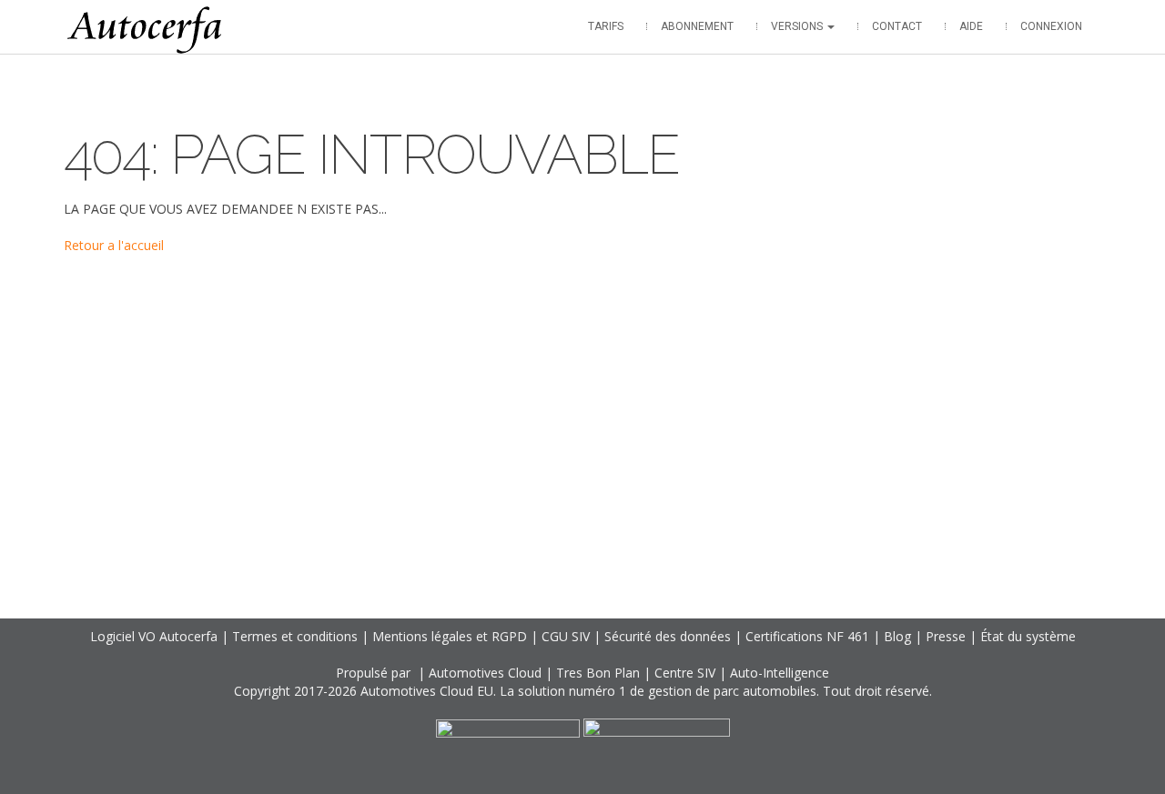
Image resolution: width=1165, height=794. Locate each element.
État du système (1028, 636)
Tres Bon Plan (598, 672)
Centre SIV (684, 672)
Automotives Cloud (485, 672)
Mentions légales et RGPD (449, 636)
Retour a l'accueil (114, 245)
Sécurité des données (667, 636)
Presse (946, 636)
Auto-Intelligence (779, 672)
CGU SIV (566, 636)
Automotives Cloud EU (426, 690)
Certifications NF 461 (807, 636)
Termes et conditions (295, 636)
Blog (897, 636)
